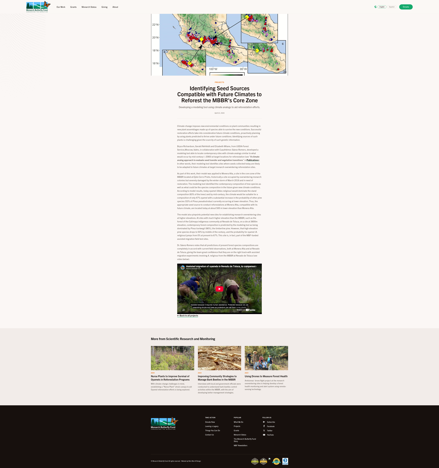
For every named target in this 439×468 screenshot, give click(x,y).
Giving (104, 6)
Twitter (269, 430)
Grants (73, 6)
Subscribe (271, 422)
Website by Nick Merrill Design (191, 461)
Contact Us (209, 434)
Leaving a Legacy (211, 426)
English (382, 7)
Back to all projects (188, 315)
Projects (237, 426)
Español (391, 7)
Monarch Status (89, 6)
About (115, 6)
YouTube (270, 435)
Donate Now (210, 422)
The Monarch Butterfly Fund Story (245, 440)
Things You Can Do (212, 430)
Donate (406, 6)
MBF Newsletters (240, 445)
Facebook (270, 426)
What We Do (238, 422)
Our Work (61, 6)
